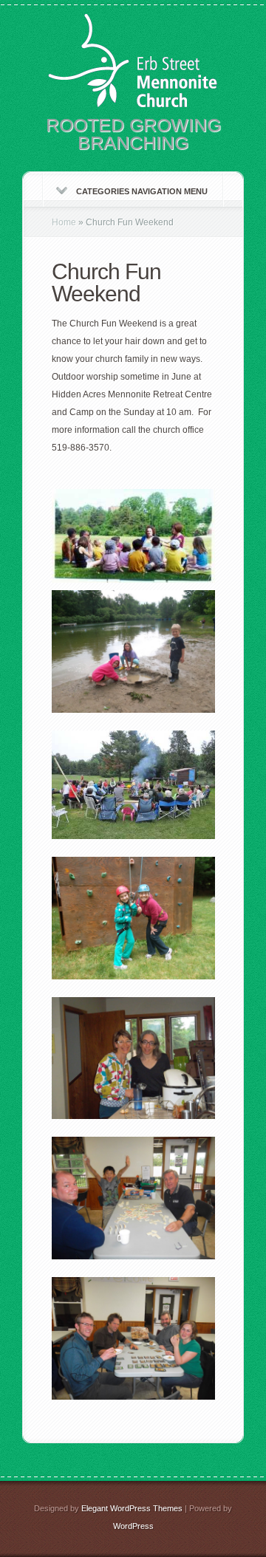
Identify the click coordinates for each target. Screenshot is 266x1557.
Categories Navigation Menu (142, 191)
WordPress (133, 1526)
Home (64, 222)
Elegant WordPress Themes (132, 1508)
